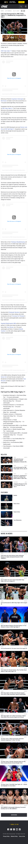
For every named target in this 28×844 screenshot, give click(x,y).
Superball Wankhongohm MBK (8, 323)
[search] (21, 6)
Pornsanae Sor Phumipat (18, 316)
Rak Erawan (4, 101)
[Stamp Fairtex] (6, 514)
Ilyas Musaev (10, 327)
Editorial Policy (14, 836)
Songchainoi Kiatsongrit (17, 99)
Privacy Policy (6, 836)
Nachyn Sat (3, 377)
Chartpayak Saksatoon (14, 312)
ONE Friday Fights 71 (6, 51)
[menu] (25, 6)
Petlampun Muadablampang (18, 242)
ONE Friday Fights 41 (7, 108)
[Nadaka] (6, 498)
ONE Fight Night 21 (9, 129)
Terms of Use (22, 836)
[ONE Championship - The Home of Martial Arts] (4, 6)
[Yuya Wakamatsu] (6, 522)
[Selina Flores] (6, 506)
